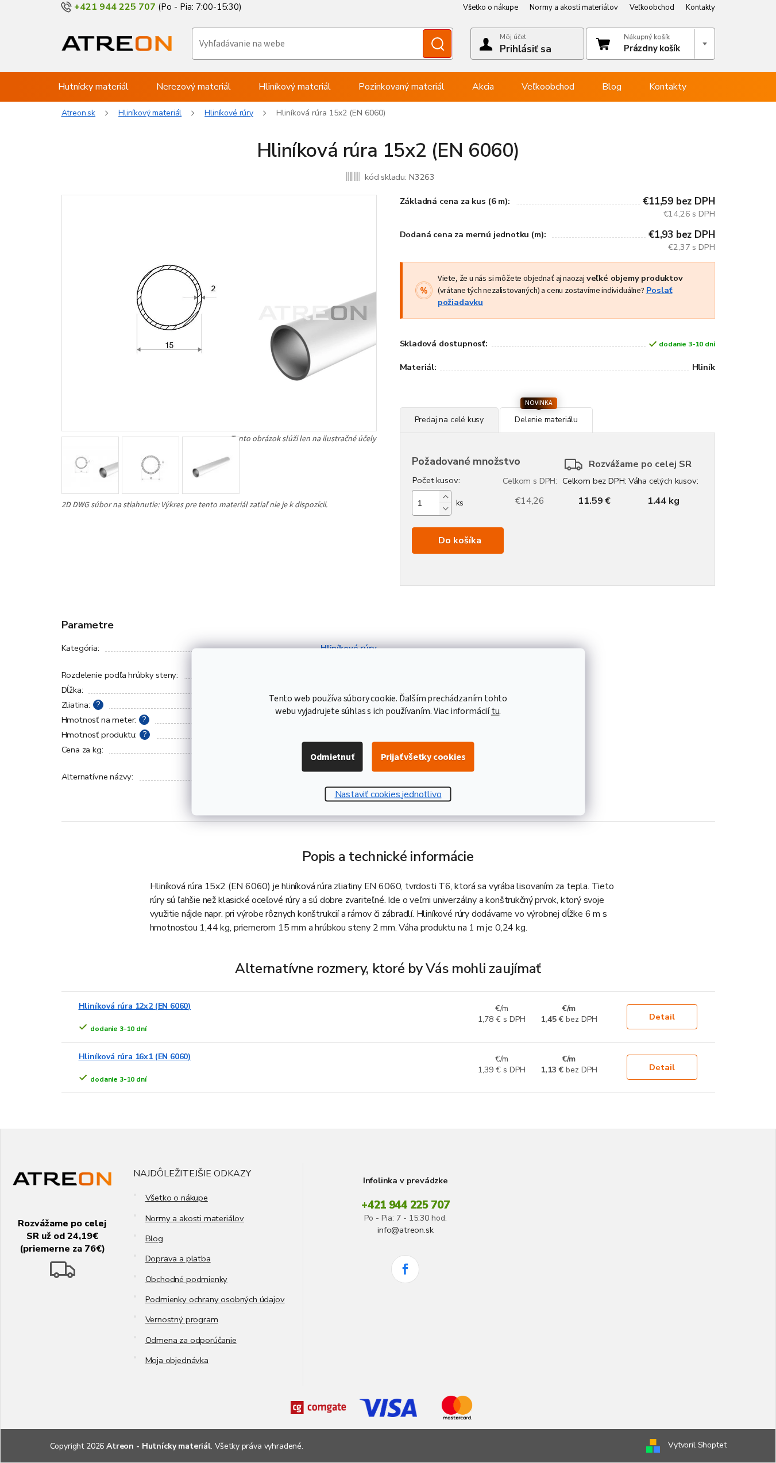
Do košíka (459, 540)
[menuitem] (93, 87)
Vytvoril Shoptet (697, 1445)
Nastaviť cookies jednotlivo (388, 794)
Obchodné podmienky (186, 1279)
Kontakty (700, 7)
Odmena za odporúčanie (191, 1340)
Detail (662, 1016)
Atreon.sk (78, 112)
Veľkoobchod (652, 7)
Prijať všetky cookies (423, 756)
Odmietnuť (332, 756)
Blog (154, 1238)
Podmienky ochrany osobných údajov (215, 1299)
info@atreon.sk (405, 1230)
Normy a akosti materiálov (574, 7)
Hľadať (437, 43)
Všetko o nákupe (490, 7)
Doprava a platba (178, 1258)
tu (495, 710)
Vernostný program (181, 1319)
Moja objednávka (177, 1360)
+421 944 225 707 (405, 1205)
